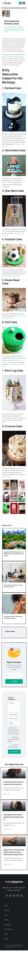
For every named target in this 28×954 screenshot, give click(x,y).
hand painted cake (11, 29)
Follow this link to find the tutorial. (11, 276)
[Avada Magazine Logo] (14, 880)
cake (8, 28)
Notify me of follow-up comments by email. (13, 739)
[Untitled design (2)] (6, 10)
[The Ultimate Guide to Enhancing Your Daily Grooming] (14, 595)
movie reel (15, 30)
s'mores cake (21, 30)
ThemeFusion (9, 947)
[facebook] (6, 895)
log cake (17, 29)
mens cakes (9, 30)
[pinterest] (17, 895)
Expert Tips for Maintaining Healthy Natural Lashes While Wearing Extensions (13, 852)
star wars (6, 31)
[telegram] (21, 895)
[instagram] (14, 895)
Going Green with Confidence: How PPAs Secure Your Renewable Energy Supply (14, 553)
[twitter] (10, 895)
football (19, 28)
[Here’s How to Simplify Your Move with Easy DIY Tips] (14, 564)
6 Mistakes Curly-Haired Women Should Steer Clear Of (13, 817)
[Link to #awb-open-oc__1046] (20, 3)
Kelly (22, 26)
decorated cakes (13, 28)
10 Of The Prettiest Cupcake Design (13, 56)
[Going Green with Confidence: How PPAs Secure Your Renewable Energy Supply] (14, 531)
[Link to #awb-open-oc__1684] (23, 3)
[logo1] (6, 2)
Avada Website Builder (17, 945)
